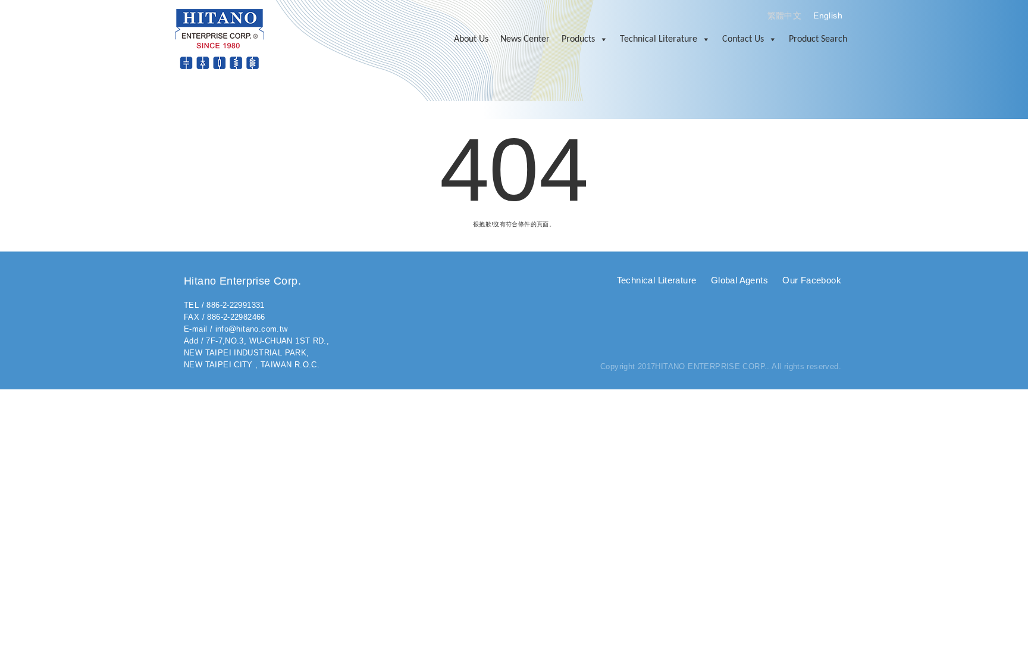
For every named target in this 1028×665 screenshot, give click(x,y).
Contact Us (743, 39)
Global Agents (739, 280)
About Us (471, 39)
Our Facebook (811, 280)
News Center (525, 39)
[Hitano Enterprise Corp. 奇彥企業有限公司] (219, 38)
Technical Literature (658, 39)
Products (578, 39)
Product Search (818, 39)
